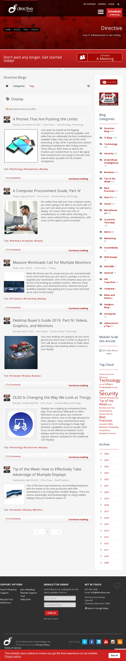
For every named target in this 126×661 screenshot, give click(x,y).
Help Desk (26, 599)
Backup (109, 411)
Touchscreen (31, 447)
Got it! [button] (114, 655)
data (110, 423)
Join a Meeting (27, 589)
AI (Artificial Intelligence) (111, 161)
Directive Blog (64, 124)
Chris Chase (49, 124)
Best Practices (62, 480)
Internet (110, 374)
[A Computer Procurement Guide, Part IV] (21, 217)
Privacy (114, 387)
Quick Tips (110, 408)
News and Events (109, 296)
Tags (25, 29)
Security (108, 153)
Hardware (16, 240)
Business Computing (108, 427)
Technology (77, 124)
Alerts (107, 231)
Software (109, 384)
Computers (16, 509)
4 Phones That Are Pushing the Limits (45, 118)
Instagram (110, 313)
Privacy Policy (42, 644)
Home (8, 29)
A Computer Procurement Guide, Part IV (47, 190)
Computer (28, 240)
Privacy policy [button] (13, 656)
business (103, 433)
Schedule (105, 55)
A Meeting (105, 58)
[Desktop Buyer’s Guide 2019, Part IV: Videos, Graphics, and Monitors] (21, 352)
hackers (102, 374)
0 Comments (14, 177)
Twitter (84, 641)
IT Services (112, 433)
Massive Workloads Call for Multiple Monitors (52, 262)
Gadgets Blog (109, 306)
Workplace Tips (112, 398)
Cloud (107, 203)
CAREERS (102, 4)
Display (44, 169)
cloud (101, 384)
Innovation (103, 424)
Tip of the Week (109, 180)
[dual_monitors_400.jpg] (14, 282)
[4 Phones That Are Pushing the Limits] (21, 145)
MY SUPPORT (90, 4)
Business (109, 172)
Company (109, 288)
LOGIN (111, 4)
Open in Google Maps (98, 608)
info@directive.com (100, 592)
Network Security (106, 414)
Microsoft (102, 411)
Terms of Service (12, 647)
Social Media (111, 247)
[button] (88, 86)
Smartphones (31, 169)
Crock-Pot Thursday (109, 221)
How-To (108, 197)
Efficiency (103, 377)
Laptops (37, 375)
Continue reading (78, 178)
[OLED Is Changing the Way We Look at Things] (21, 424)
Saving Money (104, 430)
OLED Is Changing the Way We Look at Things (52, 397)
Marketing (110, 238)
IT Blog (52, 268)
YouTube (105, 641)
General (108, 272)
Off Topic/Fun (109, 281)
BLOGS (17, 29)
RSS (119, 641)
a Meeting (114, 13)
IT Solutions (16, 298)
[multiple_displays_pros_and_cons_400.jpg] (14, 494)
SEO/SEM (109, 266)
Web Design (110, 257)
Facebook (91, 641)
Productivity (30, 298)
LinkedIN (98, 641)
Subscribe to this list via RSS (22, 109)
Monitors (38, 509)
